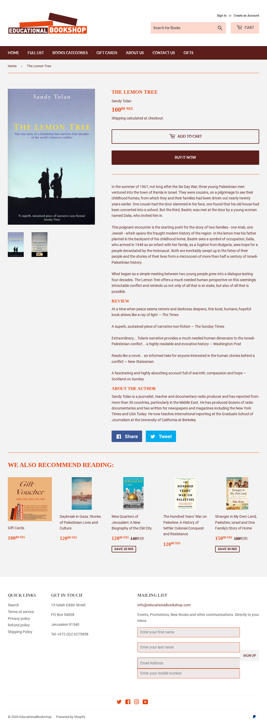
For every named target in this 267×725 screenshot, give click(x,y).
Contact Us (164, 53)
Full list (36, 53)
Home (13, 53)
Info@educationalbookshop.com (164, 605)
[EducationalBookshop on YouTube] (145, 703)
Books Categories (70, 53)
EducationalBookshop (35, 717)
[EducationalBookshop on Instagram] (136, 703)
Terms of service (21, 612)
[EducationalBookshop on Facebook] (128, 703)
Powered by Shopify (70, 717)
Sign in (222, 15)
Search (13, 605)
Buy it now (185, 157)
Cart (249, 27)
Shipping (119, 118)
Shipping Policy (20, 632)
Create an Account (246, 15)
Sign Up (249, 656)
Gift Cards (106, 53)
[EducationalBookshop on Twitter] (119, 703)
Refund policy (19, 625)
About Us (135, 53)
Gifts (188, 53)
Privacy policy (19, 618)
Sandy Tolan (121, 101)
